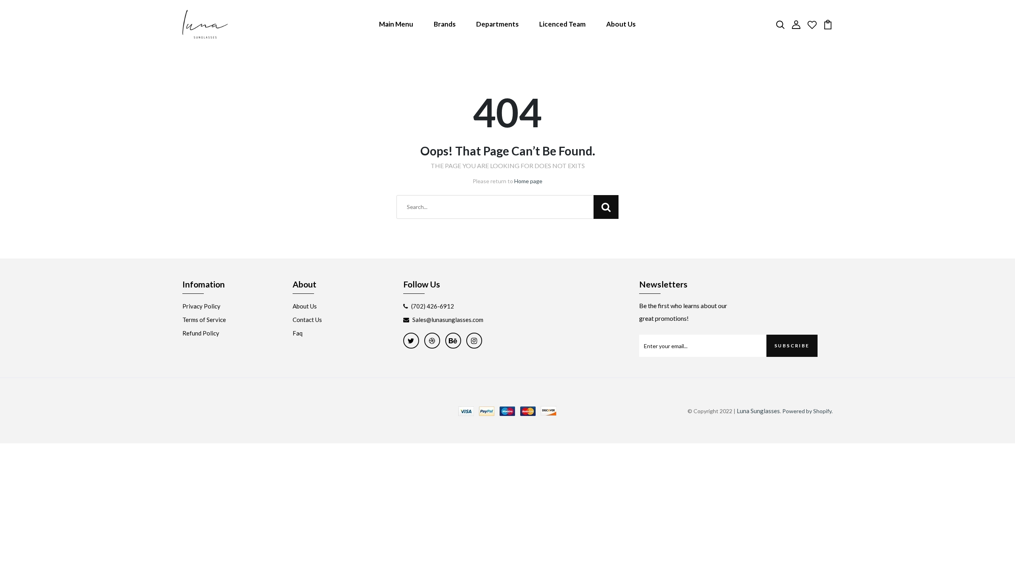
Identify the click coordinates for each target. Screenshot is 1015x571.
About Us (621, 24)
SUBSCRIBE (792, 346)
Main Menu (396, 24)
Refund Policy (200, 333)
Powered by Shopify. (807, 411)
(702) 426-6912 (432, 306)
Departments (497, 24)
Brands (445, 24)
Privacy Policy (201, 306)
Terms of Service (204, 319)
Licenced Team (562, 24)
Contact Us (307, 319)
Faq (298, 333)
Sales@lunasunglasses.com (447, 319)
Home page (528, 181)
